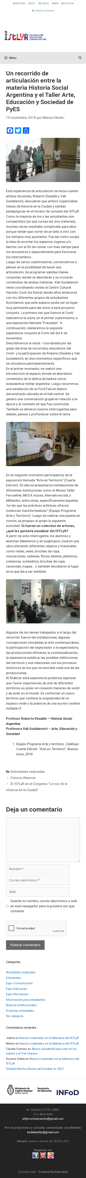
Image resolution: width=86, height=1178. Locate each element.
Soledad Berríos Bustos (21, 1069)
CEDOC (31, 3)
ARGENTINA (19, 3)
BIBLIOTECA (67, 3)
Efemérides (13, 978)
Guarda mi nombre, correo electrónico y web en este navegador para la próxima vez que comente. (43, 906)
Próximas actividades (20, 1010)
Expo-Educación (16, 989)
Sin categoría (14, 1016)
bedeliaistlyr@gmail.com (43, 1132)
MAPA (55, 3)
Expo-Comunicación (19, 983)
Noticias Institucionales (21, 1005)
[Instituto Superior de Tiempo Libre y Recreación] (43, 31)
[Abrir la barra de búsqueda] (80, 58)
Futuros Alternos (23, 778)
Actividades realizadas (28, 772)
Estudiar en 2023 (53, 1069)
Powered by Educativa (53, 1172)
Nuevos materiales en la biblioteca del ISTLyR (49, 1038)
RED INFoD (43, 3)
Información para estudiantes (25, 1000)
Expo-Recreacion (17, 994)
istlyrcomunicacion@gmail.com (43, 1119)
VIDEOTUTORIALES (44, 11)
